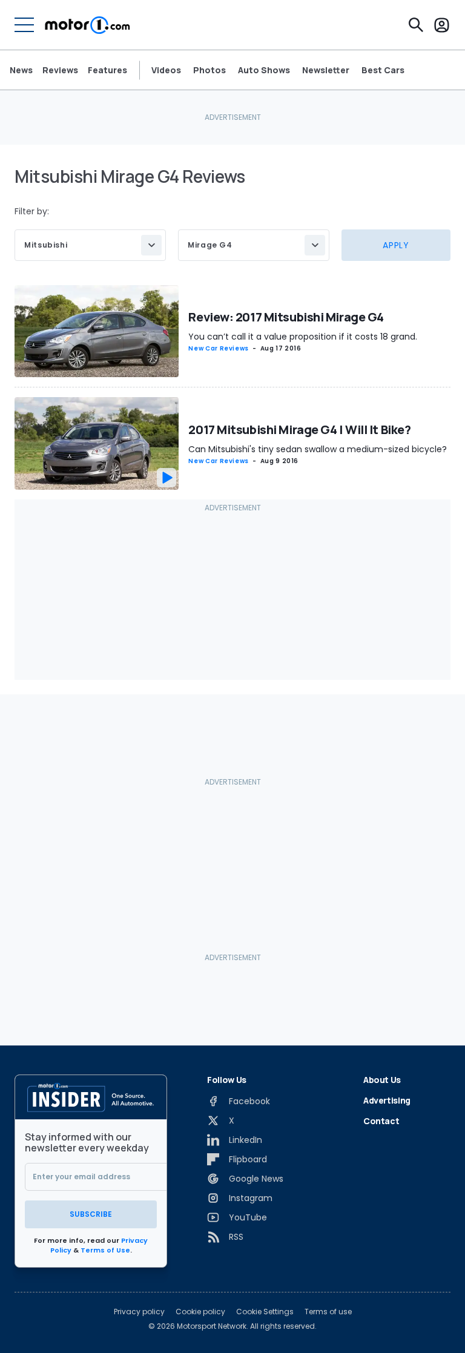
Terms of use (328, 1312)
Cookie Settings (265, 1312)
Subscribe (91, 1214)
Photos (209, 70)
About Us (382, 1079)
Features (107, 70)
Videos (166, 70)
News (21, 70)
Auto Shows (264, 70)
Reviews (60, 70)
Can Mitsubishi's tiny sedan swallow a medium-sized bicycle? (317, 449)
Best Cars (382, 70)
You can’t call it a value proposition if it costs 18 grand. (302, 337)
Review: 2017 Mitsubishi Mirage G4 (285, 317)
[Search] (416, 25)
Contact (381, 1121)
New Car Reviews (218, 348)
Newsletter (325, 70)
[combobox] (90, 245)
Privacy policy (139, 1312)
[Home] (87, 25)
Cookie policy (200, 1312)
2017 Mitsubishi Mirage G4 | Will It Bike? (299, 429)
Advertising (387, 1100)
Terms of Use (105, 1250)
